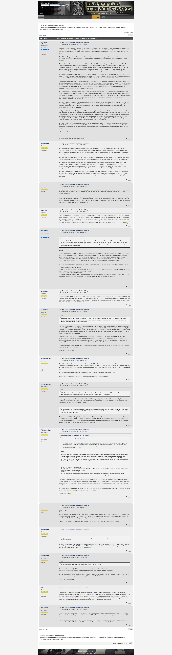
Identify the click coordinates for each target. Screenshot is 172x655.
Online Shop (96, 17)
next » (131, 32)
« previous (126, 32)
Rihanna (44, 210)
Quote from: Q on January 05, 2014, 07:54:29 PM (72, 236)
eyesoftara (44, 310)
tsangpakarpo (102, 27)
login (46, 3)
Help (46, 17)
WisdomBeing (46, 430)
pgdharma (44, 608)
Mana (73, 27)
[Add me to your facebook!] (41, 442)
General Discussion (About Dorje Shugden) (51, 21)
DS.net (70, 17)
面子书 (103, 17)
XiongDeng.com (78, 17)
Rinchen (118, 27)
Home (41, 17)
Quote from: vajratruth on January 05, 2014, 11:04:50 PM (74, 435)
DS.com (64, 17)
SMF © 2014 (85, 651)
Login (51, 17)
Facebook (87, 17)
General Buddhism (70, 21)
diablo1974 (44, 291)
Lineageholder (46, 384)
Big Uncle (69, 27)
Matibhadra (45, 143)
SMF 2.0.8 (79, 651)
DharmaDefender (61, 27)
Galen (108, 27)
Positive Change (94, 27)
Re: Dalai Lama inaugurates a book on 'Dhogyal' (75, 42)
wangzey (78, 27)
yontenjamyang (46, 358)
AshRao (123, 27)
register (51, 3)
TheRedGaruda (85, 27)
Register (57, 17)
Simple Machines (93, 651)
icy (42, 587)
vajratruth (112, 27)
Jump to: (115, 643)
